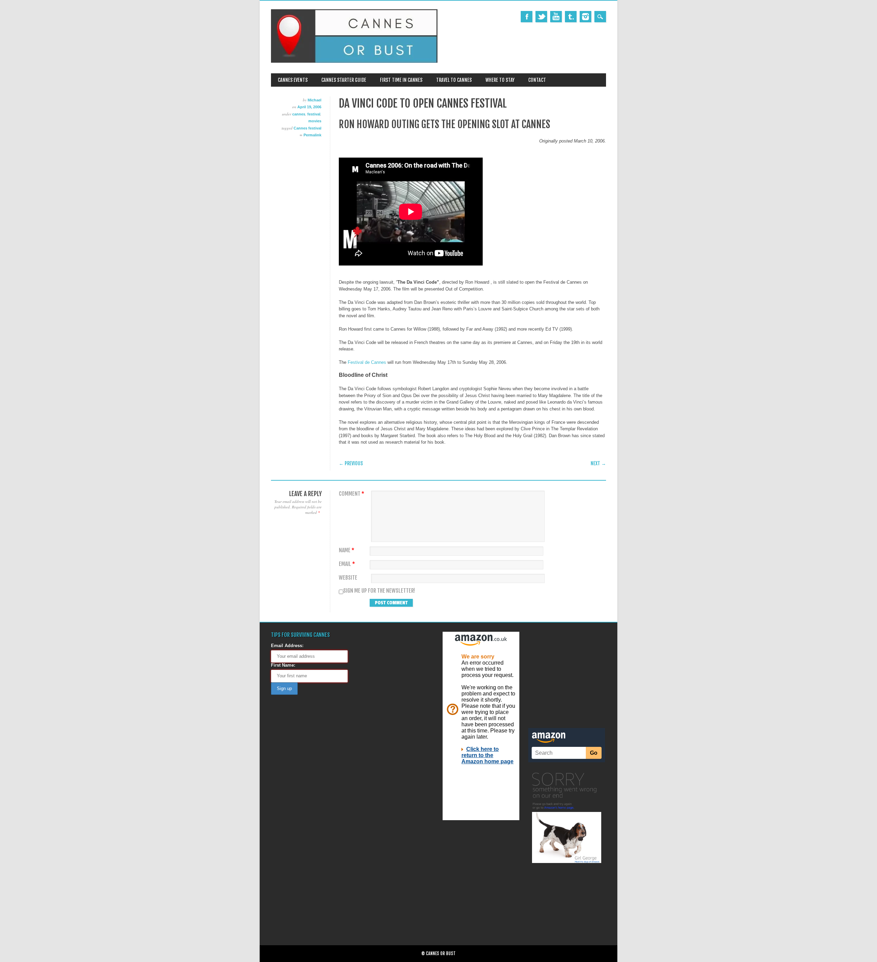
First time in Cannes (401, 80)
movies (314, 121)
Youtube (556, 16)
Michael (314, 100)
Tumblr (571, 16)
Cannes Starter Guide (343, 80)
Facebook (526, 16)
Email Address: (287, 645)
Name (346, 550)
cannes (298, 114)
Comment (351, 494)
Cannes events (293, 80)
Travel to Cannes (454, 80)
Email (347, 564)
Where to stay (500, 80)
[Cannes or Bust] (354, 61)
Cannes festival (307, 128)
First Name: (283, 665)
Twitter (541, 16)
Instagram (585, 16)
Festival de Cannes (367, 362)
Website (348, 578)
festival (313, 114)
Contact (537, 80)
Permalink (312, 135)
